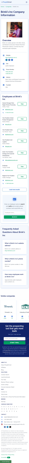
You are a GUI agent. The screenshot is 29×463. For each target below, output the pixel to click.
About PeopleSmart (6, 365)
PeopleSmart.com (6, 352)
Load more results (14, 189)
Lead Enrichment (5, 377)
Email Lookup (4, 385)
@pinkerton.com (9, 135)
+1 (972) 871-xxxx (9, 113)
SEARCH (14, 217)
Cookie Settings (5, 461)
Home (2, 7)
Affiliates (3, 367)
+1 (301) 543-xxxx (9, 183)
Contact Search (5, 375)
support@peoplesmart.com (11, 417)
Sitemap (3, 402)
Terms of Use (23, 349)
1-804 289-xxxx (9, 72)
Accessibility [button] (4, 457)
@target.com (8, 146)
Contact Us (4, 392)
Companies (9, 7)
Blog (2, 370)
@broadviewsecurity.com (11, 160)
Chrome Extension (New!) (7, 387)
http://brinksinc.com (10, 58)
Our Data (3, 380)
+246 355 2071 (9, 74)
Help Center (4, 394)
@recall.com (8, 124)
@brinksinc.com (9, 110)
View (22, 104)
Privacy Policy (7, 350)
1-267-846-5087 (8, 419)
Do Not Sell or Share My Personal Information (13, 397)
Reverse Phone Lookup (7, 382)
